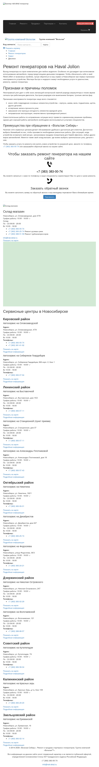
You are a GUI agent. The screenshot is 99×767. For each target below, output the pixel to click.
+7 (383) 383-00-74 (11, 146)
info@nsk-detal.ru (10, 237)
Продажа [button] (35, 23)
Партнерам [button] (49, 23)
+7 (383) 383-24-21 (16, 565)
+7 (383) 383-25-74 (16, 231)
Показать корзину (12, 48)
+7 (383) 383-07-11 (16, 410)
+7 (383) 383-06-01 (16, 506)
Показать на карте (10, 240)
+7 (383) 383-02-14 (16, 738)
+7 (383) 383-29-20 (16, 702)
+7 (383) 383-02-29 (16, 601)
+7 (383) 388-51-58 (16, 234)
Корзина (84, 30)
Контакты (63, 23)
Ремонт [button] (23, 23)
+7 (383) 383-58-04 (16, 667)
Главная (13, 23)
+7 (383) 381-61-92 (16, 345)
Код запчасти (9, 44)
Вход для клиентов (84, 23)
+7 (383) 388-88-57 (16, 631)
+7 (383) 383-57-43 (16, 470)
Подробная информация (13, 351)
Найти (45, 44)
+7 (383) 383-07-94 (16, 375)
